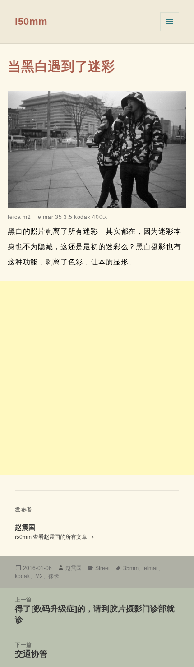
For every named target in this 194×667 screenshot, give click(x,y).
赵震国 (73, 568)
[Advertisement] (97, 378)
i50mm (31, 21)
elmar (151, 568)
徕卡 (53, 576)
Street (102, 568)
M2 (39, 576)
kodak (22, 576)
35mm (131, 568)
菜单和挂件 (169, 21)
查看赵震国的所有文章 (60, 537)
